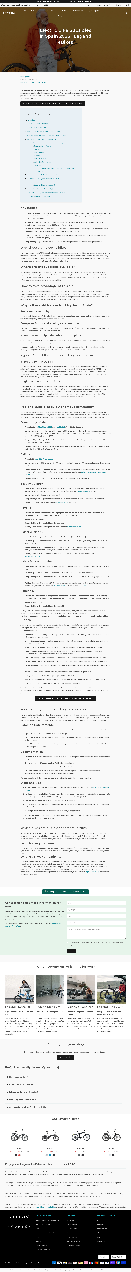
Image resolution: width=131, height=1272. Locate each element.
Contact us (101, 1241)
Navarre (37, 156)
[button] (31, 10)
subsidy (32, 82)
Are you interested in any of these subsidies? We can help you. (65, 698)
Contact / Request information (38, 196)
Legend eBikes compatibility (45, 185)
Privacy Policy (90, 1270)
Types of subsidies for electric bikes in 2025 (43, 139)
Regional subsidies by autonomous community (45, 143)
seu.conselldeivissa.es (33, 556)
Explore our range (92, 872)
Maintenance (102, 1228)
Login (120, 5)
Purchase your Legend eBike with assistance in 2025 (47, 192)
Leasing (39, 1237)
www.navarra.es (74, 527)
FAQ (98, 1220)
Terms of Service (115, 1270)
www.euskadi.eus (61, 502)
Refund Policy (77, 1270)
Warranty (100, 1237)
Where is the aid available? (37, 127)
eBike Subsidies (72, 1237)
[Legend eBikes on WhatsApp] (26, 1226)
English (86, 5)
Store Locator (72, 1228)
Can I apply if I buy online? (21, 1084)
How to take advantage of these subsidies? (43, 131)
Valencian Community (42, 162)
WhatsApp (5, 5)
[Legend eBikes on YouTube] (30, 1226)
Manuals (100, 1224)
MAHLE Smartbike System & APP (48, 1220)
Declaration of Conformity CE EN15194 (23, 1270)
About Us (70, 1220)
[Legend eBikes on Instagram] (15, 1226)
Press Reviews (41, 1245)
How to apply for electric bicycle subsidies (43, 175)
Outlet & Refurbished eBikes (47, 1233)
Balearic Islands (40, 159)
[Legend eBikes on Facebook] (12, 1226)
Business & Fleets (73, 1241)
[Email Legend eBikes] (8, 1226)
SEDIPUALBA (86, 585)
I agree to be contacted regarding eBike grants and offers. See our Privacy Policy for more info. (96, 944)
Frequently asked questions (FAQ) (40, 189)
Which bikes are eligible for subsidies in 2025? (44, 179)
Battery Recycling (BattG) (48, 1270)
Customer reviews (43, 1250)
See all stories (65, 1057)
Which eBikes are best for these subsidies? (28, 1107)
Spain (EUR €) (102, 5)
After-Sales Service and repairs (109, 1233)
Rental (38, 1241)
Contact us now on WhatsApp (73, 892)
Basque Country (40, 152)
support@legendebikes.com (22, 5)
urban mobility (41, 82)
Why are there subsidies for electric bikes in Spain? (46, 135)
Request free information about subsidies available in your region (53, 103)
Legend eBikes (16, 1263)
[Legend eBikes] (9, 13)
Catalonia (37, 165)
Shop (38, 1228)
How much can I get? (18, 1077)
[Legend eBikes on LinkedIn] (19, 1226)
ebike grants (24, 82)
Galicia (36, 149)
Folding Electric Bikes (44, 1224)
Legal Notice (102, 1270)
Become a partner (73, 1245)
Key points (31, 120)
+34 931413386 (42, 5)
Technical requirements (43, 182)
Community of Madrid (42, 146)
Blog (68, 1233)
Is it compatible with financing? (23, 1092)
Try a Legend (72, 1224)
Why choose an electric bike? (38, 124)
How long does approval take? (23, 1099)
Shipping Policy (65, 1270)
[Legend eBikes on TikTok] (23, 1226)
